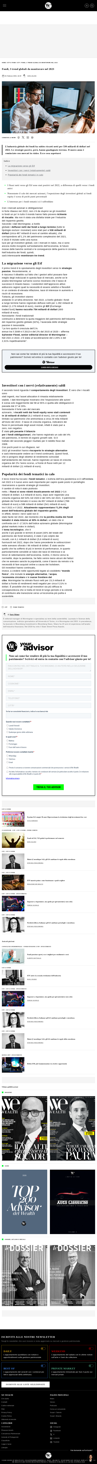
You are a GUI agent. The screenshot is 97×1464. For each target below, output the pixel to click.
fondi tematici (18, 607)
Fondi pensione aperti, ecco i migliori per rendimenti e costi (48, 954)
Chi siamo (5, 1399)
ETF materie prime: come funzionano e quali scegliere (46, 880)
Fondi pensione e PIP (31, 946)
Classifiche (6, 830)
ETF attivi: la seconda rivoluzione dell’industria (44, 976)
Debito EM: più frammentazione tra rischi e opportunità (47, 1064)
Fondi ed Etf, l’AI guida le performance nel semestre (45, 838)
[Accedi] (87, 6)
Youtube (56, 1442)
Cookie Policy (6, 1416)
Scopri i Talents (56, 1412)
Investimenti (21, 893)
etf (6, 607)
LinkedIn (27, 137)
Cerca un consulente (58, 1409)
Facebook (18, 137)
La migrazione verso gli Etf (21, 166)
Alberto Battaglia (34, 958)
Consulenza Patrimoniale (12, 946)
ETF (18, 62)
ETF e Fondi (11, 62)
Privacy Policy (6, 1412)
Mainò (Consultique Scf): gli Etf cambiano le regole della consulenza (51, 859)
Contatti (4, 1402)
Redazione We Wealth (35, 884)
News (52, 1399)
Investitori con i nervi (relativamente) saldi (29, 170)
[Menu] (5, 5)
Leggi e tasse (6, 1444)
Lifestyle (4, 1448)
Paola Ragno (32, 979)
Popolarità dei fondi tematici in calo (25, 175)
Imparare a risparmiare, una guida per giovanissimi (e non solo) (49, 902)
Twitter (23, 137)
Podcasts (53, 1405)
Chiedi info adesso (49, 367)
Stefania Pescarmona (35, 863)
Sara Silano (32, 76)
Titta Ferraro (32, 820)
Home (4, 62)
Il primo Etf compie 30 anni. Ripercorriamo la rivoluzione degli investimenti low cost (57, 817)
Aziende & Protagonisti (9, 1437)
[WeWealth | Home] (48, 5)
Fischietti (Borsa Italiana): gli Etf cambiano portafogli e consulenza (51, 923)
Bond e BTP (6, 1055)
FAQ (3, 1409)
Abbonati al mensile (8, 1419)
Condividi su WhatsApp (32, 137)
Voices (52, 1402)
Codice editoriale (7, 1405)
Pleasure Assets (7, 1430)
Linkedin (56, 1438)
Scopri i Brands (56, 1416)
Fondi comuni (32, 830)
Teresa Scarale (33, 905)
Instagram (57, 1427)
